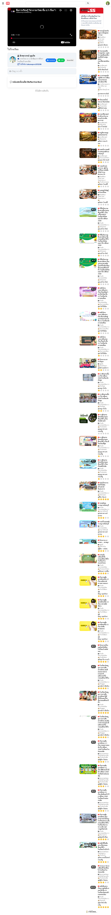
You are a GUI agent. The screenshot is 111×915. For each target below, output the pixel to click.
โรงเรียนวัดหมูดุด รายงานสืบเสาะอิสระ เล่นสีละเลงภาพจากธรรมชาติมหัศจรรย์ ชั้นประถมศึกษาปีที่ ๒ (103, 671)
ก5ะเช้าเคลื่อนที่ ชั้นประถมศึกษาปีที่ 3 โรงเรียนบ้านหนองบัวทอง (103, 559)
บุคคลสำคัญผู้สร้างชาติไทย (103, 191)
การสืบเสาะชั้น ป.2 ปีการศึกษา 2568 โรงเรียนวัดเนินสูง (103, 377)
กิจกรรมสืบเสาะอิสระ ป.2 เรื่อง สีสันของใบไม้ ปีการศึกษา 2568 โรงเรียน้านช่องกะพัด (103, 771)
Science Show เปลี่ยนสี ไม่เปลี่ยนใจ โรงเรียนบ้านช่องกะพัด (103, 869)
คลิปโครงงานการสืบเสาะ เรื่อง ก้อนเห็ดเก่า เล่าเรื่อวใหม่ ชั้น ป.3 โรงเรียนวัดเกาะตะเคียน (103, 293)
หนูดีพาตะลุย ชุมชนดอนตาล (103, 134)
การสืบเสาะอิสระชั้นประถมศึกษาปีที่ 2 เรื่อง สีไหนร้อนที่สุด (103, 440)
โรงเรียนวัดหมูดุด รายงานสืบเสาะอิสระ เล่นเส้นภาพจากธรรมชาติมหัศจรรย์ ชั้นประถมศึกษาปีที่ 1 (103, 722)
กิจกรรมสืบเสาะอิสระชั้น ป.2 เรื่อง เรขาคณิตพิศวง (103, 603)
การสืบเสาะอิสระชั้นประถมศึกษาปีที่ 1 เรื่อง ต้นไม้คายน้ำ (103, 418)
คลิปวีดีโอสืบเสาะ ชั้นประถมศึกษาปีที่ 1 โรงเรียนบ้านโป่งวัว (103, 846)
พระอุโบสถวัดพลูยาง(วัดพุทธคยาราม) (103, 33)
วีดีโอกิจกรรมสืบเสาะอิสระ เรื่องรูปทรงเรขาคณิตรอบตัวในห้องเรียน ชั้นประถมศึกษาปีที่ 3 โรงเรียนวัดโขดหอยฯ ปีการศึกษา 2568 (103, 266)
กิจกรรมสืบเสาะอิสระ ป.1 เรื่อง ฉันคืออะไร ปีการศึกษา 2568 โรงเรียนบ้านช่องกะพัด (103, 795)
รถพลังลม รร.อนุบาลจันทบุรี (103, 504)
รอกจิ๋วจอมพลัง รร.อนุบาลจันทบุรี (104, 523)
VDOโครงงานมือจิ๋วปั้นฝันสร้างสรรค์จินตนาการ (103, 486)
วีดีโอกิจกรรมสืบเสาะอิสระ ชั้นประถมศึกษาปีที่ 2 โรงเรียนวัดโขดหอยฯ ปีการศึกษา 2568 (103, 240)
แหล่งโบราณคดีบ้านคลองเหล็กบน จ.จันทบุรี (103, 151)
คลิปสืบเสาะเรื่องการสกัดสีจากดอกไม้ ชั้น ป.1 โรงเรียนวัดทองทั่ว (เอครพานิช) (103, 890)
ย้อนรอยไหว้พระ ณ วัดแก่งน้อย (103, 101)
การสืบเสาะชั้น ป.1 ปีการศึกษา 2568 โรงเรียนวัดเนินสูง (103, 397)
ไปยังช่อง (30, 64)
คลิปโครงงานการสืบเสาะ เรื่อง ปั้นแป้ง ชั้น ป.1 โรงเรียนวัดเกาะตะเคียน (103, 341)
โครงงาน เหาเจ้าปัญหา (103, 360)
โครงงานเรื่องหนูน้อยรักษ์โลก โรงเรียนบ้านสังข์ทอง (103, 648)
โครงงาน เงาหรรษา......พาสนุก (103, 541)
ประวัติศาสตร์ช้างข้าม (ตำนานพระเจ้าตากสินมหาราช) (103, 117)
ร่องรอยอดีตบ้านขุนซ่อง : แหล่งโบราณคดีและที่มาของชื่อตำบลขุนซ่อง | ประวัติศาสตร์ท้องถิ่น (103, 57)
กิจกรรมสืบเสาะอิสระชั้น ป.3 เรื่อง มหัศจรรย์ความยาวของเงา (103, 580)
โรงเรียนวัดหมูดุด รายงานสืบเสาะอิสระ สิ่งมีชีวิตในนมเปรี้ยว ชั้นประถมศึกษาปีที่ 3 (103, 697)
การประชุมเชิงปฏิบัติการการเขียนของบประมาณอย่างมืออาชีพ (104, 79)
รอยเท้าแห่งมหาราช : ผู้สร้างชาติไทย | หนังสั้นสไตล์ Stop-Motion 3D (103, 170)
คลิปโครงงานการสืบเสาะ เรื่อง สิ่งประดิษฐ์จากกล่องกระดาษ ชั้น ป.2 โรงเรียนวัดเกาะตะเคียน (103, 317)
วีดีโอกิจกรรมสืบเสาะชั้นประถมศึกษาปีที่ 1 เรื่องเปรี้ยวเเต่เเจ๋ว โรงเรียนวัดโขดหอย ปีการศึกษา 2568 (103, 214)
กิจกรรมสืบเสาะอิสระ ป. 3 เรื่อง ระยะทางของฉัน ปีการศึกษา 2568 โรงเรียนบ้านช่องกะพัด (103, 746)
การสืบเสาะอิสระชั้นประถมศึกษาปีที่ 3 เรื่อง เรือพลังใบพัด (103, 463)
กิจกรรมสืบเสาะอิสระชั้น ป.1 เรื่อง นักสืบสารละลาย (103, 625)
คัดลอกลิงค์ (70, 60)
